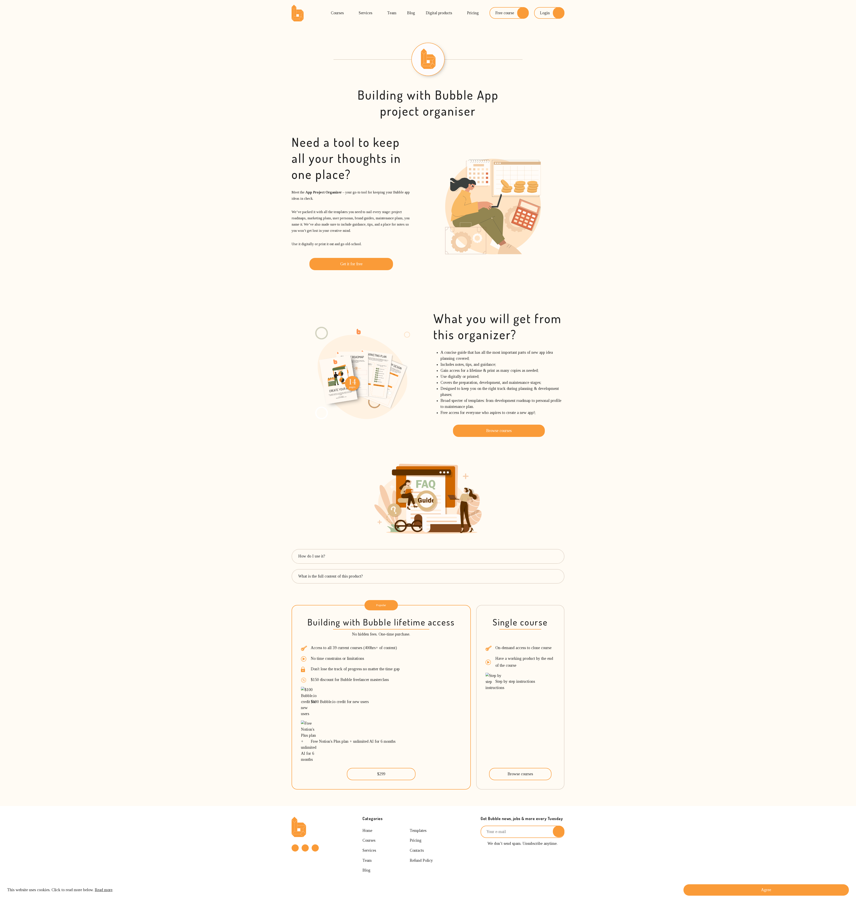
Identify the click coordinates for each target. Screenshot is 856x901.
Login (545, 13)
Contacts (417, 850)
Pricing (473, 13)
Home (367, 830)
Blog (411, 13)
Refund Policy (421, 860)
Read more (103, 890)
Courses (337, 13)
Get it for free (351, 264)
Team (391, 13)
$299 (381, 774)
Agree (766, 890)
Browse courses (499, 430)
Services (365, 13)
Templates (418, 830)
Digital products (439, 13)
